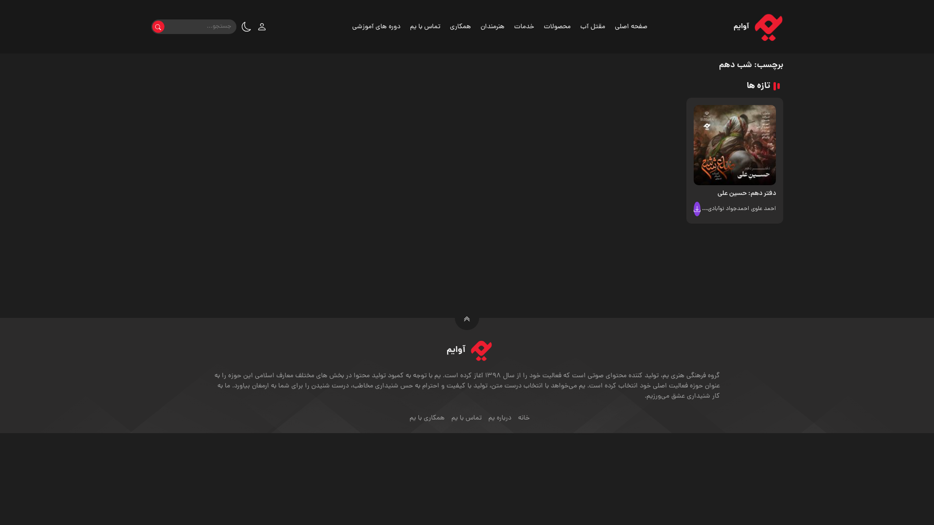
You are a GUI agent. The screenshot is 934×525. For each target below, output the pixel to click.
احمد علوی (763, 209)
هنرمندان (492, 27)
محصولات (557, 27)
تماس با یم (425, 27)
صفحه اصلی (631, 27)
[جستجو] (158, 27)
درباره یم (499, 418)
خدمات (524, 27)
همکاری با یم (427, 418)
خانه (524, 418)
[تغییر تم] (246, 26)
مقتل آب (592, 27)
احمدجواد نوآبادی (728, 209)
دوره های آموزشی (376, 27)
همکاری (460, 27)
